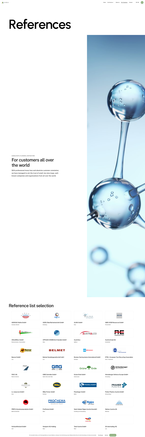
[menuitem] (136, 2)
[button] (142, 2)
